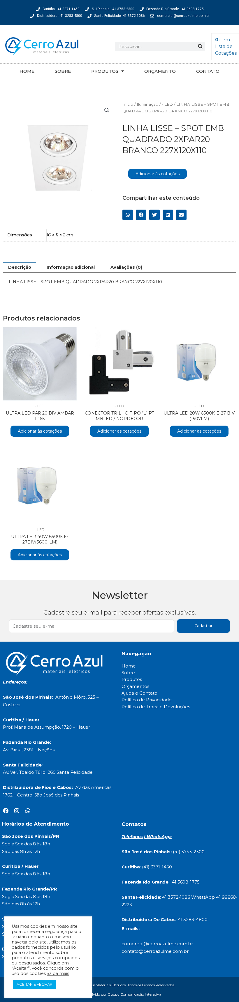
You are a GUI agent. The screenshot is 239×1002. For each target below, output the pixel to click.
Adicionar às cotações (158, 173)
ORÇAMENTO (160, 71)
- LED (167, 104)
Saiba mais (58, 973)
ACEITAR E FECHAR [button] (34, 984)
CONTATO (207, 71)
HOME (27, 71)
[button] (107, 110)
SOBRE (63, 71)
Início (127, 104)
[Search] (200, 46)
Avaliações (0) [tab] (126, 267)
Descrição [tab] (19, 267)
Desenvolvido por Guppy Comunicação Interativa (119, 994)
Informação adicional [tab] (71, 267)
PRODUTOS (104, 71)
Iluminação (147, 104)
